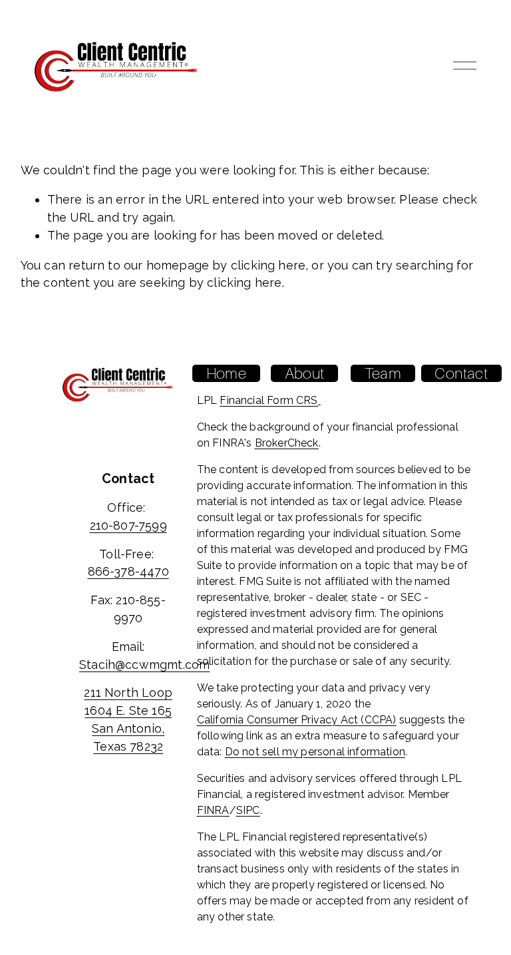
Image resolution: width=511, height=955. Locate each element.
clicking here (268, 265)
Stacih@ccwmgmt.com (144, 664)
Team (383, 373)
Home (226, 373)
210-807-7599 (128, 525)
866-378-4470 (128, 571)
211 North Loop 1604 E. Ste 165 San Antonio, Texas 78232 (128, 719)
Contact (461, 373)
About (304, 373)
